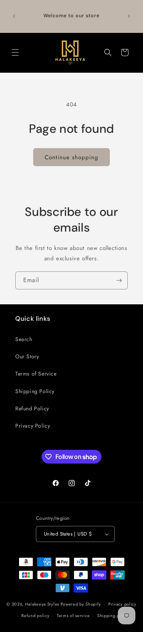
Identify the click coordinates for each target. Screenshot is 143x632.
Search (23, 339)
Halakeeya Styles (42, 604)
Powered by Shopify (81, 604)
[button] (15, 52)
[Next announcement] (129, 16)
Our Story (27, 356)
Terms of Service (36, 373)
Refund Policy (32, 408)
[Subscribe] (119, 280)
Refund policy (35, 615)
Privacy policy (122, 604)
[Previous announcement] (14, 16)
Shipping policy (113, 615)
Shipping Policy (35, 391)
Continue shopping (71, 157)
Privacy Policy (32, 425)
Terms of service (73, 615)
